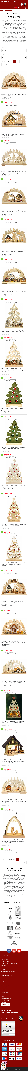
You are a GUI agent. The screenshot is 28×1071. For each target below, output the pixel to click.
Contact (5, 956)
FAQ (2, 996)
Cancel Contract (6, 1004)
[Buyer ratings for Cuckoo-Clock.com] (8, 1029)
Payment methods (6, 998)
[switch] (3, 1069)
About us (3, 979)
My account (4, 1002)
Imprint (3, 989)
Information (7, 975)
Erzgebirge (4, 981)
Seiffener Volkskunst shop (10, 894)
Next (7, 64)
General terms (5, 985)
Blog (2, 1006)
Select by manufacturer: (7, 54)
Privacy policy (4, 987)
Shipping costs (5, 1000)
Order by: (3, 47)
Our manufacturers (6, 983)
